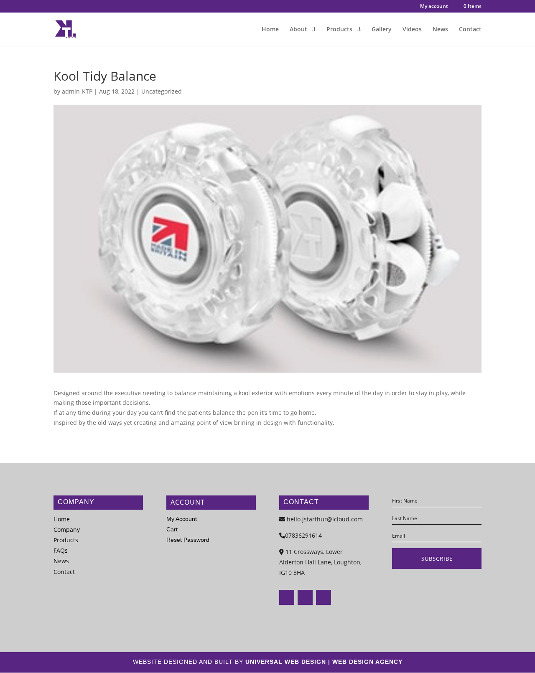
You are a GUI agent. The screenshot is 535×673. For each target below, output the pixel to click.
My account (434, 7)
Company (67, 529)
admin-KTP (77, 91)
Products (339, 29)
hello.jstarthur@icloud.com (325, 519)
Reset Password (187, 539)
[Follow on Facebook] (286, 597)
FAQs (61, 550)
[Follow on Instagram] (305, 597)
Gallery (382, 29)
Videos (412, 29)
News (440, 29)
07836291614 (303, 535)
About (298, 29)
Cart (172, 529)
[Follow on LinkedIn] (323, 597)
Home (270, 29)
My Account (181, 519)
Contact (470, 29)
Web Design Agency (367, 661)
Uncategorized (161, 91)
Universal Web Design (285, 661)
